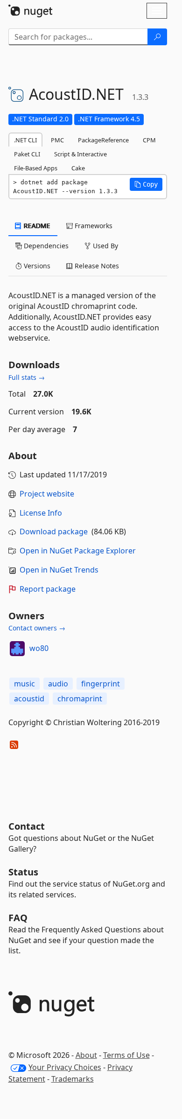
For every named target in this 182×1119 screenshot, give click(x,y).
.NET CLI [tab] (25, 140)
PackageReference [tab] (103, 140)
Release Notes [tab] (96, 265)
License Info (41, 513)
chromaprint (79, 698)
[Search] (157, 36)
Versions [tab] (36, 265)
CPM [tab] (149, 140)
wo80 (39, 648)
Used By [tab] (104, 245)
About (86, 1055)
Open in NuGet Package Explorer (78, 551)
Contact (26, 826)
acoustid (29, 698)
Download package (54, 531)
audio (58, 683)
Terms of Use (126, 1055)
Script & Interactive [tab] (80, 154)
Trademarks (72, 1079)
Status (23, 872)
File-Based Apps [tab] (35, 168)
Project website (47, 494)
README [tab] (36, 225)
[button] (146, 184)
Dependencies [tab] (45, 245)
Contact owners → (36, 627)
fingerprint (100, 683)
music (24, 683)
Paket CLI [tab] (27, 154)
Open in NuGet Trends (59, 570)
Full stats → (26, 377)
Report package (48, 589)
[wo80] (17, 648)
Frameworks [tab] (92, 225)
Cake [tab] (78, 168)
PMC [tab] (57, 140)
